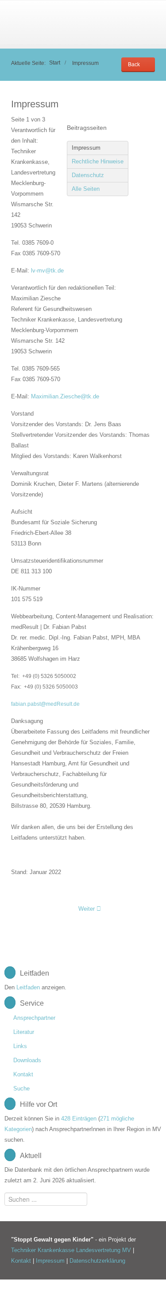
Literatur (23, 1032)
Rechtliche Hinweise (98, 161)
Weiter (87, 908)
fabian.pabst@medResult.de (45, 704)
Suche (21, 1088)
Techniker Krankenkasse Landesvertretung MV (71, 1250)
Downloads (27, 1060)
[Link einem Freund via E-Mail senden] (153, 119)
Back (134, 64)
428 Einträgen (79, 1118)
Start (54, 62)
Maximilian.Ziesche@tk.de (65, 396)
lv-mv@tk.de (47, 270)
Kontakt (23, 1074)
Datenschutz (88, 175)
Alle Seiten (86, 188)
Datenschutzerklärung (97, 1260)
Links (20, 1046)
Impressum (86, 147)
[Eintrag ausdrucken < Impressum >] (143, 119)
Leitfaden (28, 987)
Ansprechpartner (34, 1018)
